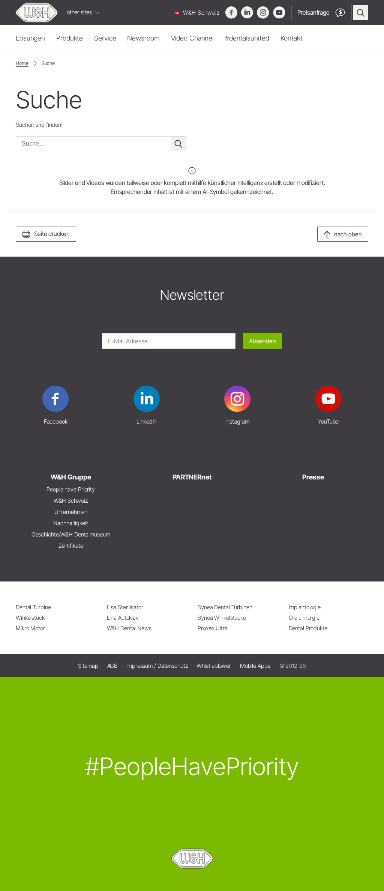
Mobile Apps (255, 665)
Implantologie (305, 607)
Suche (47, 63)
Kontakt (291, 38)
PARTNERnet (192, 477)
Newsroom (143, 38)
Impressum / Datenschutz (157, 665)
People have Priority (70, 489)
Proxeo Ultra (213, 628)
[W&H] (37, 12)
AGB (112, 665)
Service (105, 38)
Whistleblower (213, 665)
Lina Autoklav (123, 617)
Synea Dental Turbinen (225, 607)
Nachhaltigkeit (70, 523)
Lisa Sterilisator (125, 607)
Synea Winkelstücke (222, 617)
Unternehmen (70, 511)
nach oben (348, 234)
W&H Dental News (129, 628)
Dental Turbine (33, 607)
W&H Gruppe (71, 477)
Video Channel (192, 38)
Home (22, 63)
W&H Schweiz (201, 12)
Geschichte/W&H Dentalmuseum (71, 534)
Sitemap (88, 665)
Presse (313, 477)
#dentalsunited (247, 38)
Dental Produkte (308, 628)
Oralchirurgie (304, 617)
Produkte (69, 38)
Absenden (262, 341)
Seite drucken (52, 233)
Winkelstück (30, 617)
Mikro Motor (30, 628)
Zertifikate (70, 545)
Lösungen (30, 38)
